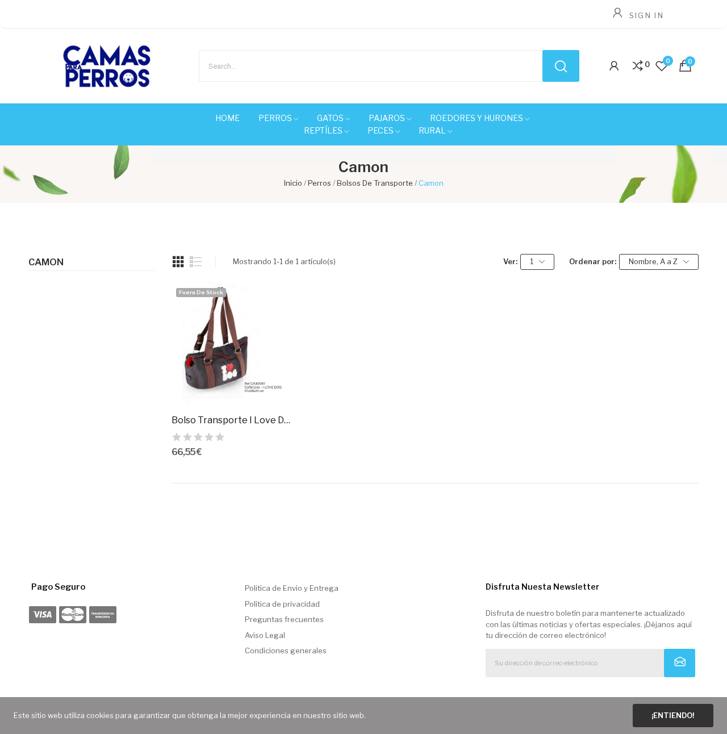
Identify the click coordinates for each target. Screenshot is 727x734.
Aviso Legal (265, 635)
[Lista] (196, 262)
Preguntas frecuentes (284, 619)
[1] (679, 663)
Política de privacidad (282, 603)
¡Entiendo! (672, 715)
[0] (638, 66)
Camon (46, 262)
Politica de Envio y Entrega (292, 588)
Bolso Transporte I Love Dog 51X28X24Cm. (233, 420)
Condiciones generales (286, 650)
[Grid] (178, 262)
